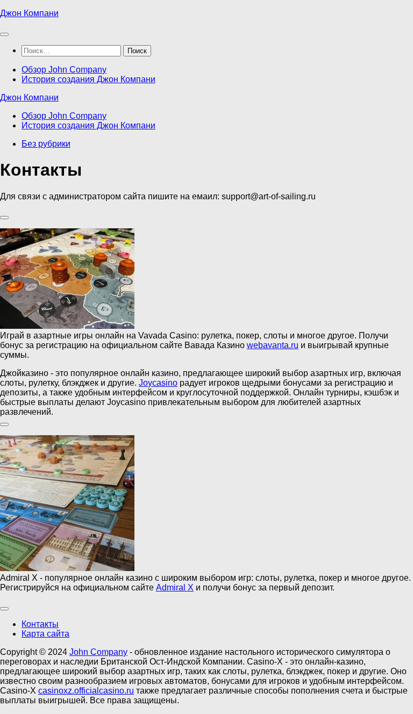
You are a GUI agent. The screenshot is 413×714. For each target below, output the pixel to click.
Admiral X (175, 587)
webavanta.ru (272, 345)
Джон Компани (29, 13)
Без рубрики (46, 143)
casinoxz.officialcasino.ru (86, 690)
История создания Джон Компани (88, 79)
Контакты (40, 624)
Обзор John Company (64, 69)
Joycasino (158, 382)
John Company (98, 652)
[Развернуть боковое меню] (4, 217)
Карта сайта (45, 633)
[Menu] (4, 34)
